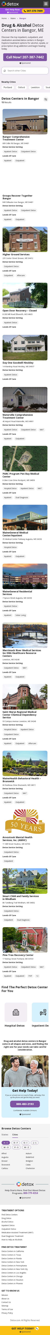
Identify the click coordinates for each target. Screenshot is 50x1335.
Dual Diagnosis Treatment (12, 1236)
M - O (6, 1147)
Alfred (4, 1153)
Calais (28, 1165)
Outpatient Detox (9, 1229)
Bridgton (29, 1161)
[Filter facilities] (45, 99)
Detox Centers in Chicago (12, 1276)
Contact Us (6, 1302)
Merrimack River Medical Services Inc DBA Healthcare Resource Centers (22, 653)
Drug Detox (6, 1218)
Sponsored (13, 12)
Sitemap (5, 1305)
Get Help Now (12, 10)
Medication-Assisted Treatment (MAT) (17, 1232)
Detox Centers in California (13, 1251)
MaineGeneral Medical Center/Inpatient (15, 534)
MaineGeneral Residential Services (17, 593)
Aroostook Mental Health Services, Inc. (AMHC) (17, 839)
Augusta (5, 1157)
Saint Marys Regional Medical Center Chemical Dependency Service (19, 714)
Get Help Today (23, 1328)
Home (4, 18)
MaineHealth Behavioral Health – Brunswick (22, 780)
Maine (13, 18)
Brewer (5, 1161)
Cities (15, 1134)
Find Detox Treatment (14, 1247)
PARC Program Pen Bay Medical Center (21, 475)
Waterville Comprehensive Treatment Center (18, 416)
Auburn (29, 1153)
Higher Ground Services (16, 254)
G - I (25, 1142)
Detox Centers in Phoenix (12, 1283)
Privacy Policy (7, 1313)
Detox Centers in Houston (12, 1280)
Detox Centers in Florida (12, 1258)
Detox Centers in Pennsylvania (14, 1265)
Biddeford (30, 1157)
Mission (5, 1295)
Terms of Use (7, 1309)
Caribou (5, 1168)
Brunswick (6, 1165)
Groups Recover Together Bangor (17, 197)
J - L (34, 1142)
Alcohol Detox (7, 1221)
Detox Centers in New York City (15, 1269)
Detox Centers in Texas (11, 1255)
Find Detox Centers (10, 1214)
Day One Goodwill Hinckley (18, 362)
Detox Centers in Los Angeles (14, 1272)
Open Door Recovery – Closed (20, 310)
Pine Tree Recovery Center (18, 955)
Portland (8, 87)
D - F (16, 1142)
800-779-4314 (30, 1193)
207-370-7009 (35, 11)
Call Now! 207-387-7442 (25, 57)
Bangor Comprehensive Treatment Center (16, 138)
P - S (16, 1147)
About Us (5, 1298)
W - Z (26, 1147)
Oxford (21, 87)
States (5, 1134)
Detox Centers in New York (13, 1262)
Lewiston (35, 87)
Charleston (30, 1168)
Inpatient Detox (8, 1225)
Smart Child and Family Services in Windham (21, 898)
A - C (6, 1142)
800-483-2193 (25, 1104)
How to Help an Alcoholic (12, 1239)
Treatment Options (13, 1210)
